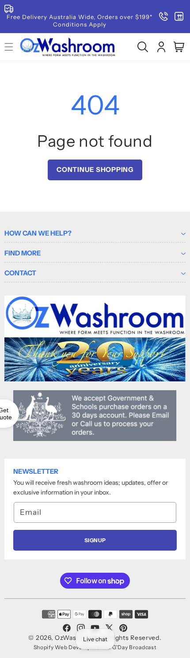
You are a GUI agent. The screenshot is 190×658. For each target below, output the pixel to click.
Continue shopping (95, 169)
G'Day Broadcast (134, 647)
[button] (142, 47)
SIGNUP (95, 540)
